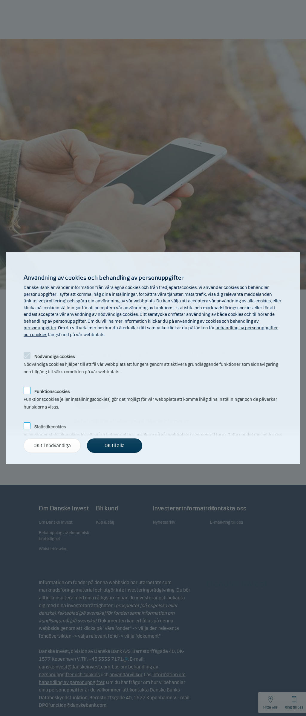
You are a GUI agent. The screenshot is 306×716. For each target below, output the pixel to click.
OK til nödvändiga (52, 445)
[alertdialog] (153, 358)
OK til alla (115, 445)
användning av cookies (198, 321)
